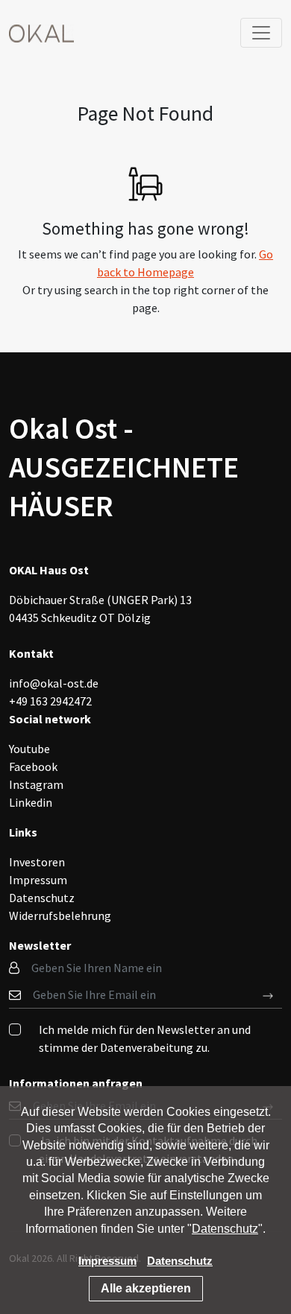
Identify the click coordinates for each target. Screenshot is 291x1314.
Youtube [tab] (29, 748)
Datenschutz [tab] (42, 897)
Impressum (107, 1260)
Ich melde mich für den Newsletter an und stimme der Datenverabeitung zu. (145, 1038)
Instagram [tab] (36, 784)
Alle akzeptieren (146, 1288)
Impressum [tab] (38, 879)
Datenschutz (225, 1228)
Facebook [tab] (33, 766)
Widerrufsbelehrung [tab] (60, 915)
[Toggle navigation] (261, 33)
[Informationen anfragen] (268, 994)
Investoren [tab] (37, 861)
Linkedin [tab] (30, 802)
